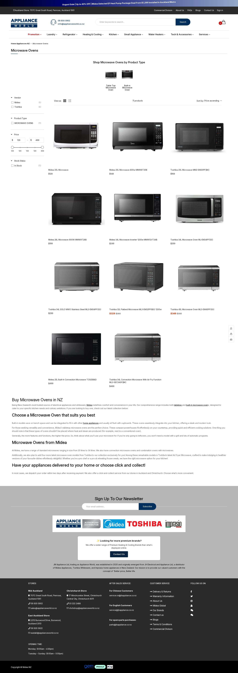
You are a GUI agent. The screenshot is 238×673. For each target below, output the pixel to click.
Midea (89, 405)
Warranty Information (163, 596)
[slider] (12, 147)
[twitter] (209, 596)
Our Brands (158, 610)
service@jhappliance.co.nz (121, 610)
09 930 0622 (37, 628)
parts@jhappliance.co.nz (120, 624)
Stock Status (19, 161)
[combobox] (135, 22)
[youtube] (209, 605)
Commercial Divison (162, 629)
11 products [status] (138, 100)
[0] (224, 22)
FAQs (189, 10)
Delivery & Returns (161, 591)
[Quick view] (102, 163)
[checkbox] (27, 102)
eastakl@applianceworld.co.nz (45, 633)
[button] (209, 100)
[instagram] (209, 601)
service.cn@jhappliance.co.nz (122, 595)
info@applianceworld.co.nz (71, 24)
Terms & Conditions (162, 624)
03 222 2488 (75, 603)
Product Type (20, 118)
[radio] (64, 100)
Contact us (158, 615)
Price (16, 134)
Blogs (198, 10)
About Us (180, 10)
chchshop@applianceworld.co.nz (84, 608)
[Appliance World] (24, 22)
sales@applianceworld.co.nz (44, 608)
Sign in (220, 10)
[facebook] (209, 591)
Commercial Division (163, 10)
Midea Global (159, 605)
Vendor (17, 97)
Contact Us (209, 10)
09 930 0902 (64, 20)
